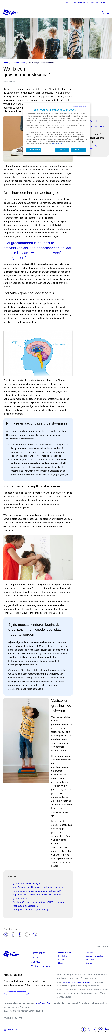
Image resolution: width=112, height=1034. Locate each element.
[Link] (34, 934)
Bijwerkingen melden (38, 955)
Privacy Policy (57, 143)
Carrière (89, 963)
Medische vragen (41, 966)
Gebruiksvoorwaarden (94, 956)
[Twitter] (6, 934)
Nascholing (94, 2)
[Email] (27, 934)
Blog (67, 2)
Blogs (60, 963)
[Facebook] (13, 934)
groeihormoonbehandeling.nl (26, 883)
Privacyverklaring (92, 959)
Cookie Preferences (104, 1032)
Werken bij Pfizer (83, 2)
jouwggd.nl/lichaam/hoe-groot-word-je (31, 909)
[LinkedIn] (20, 934)
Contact (35, 961)
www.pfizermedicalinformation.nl (77, 982)
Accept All (62, 149)
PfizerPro (103, 2)
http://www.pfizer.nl (44, 1003)
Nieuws (73, 2)
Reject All (78, 149)
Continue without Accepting (80, 106)
